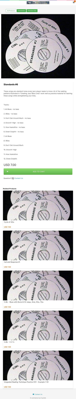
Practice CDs (32, 10)
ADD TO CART (39, 172)
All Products (11, 10)
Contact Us (18, 178)
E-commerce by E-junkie (38, 398)
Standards (21, 10)
